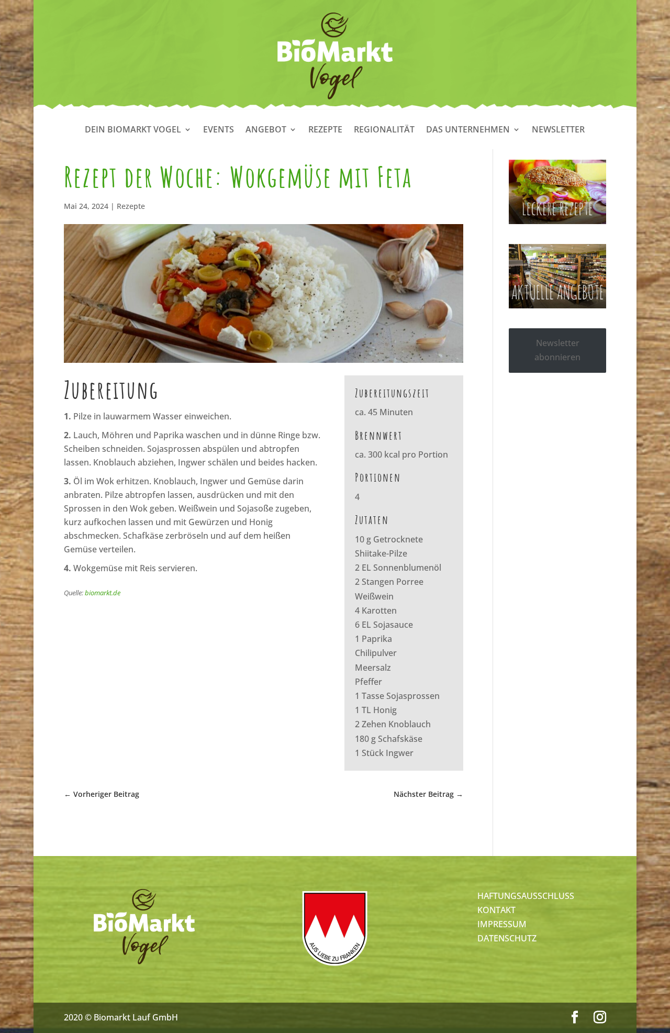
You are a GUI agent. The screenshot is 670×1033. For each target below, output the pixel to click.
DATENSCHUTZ (507, 938)
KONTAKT (496, 910)
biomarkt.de (102, 592)
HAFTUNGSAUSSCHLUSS (525, 896)
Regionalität (384, 130)
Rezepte (325, 130)
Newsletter (558, 130)
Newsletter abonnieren (557, 350)
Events (218, 130)
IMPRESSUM (502, 924)
